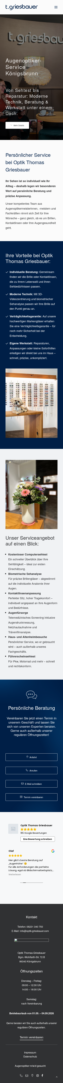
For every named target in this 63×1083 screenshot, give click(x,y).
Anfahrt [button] (33, 757)
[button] (56, 7)
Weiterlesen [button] (15, 874)
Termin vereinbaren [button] (33, 797)
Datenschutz (30, 1056)
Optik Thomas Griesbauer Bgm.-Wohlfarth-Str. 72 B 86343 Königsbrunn (31, 957)
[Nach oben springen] (57, 1076)
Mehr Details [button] (19, 125)
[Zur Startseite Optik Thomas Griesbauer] (22, 7)
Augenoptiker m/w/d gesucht (30, 1066)
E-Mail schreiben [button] (33, 783)
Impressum (30, 1052)
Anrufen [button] (33, 770)
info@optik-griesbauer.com (34, 931)
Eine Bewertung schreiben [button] (37, 839)
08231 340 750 (35, 926)
